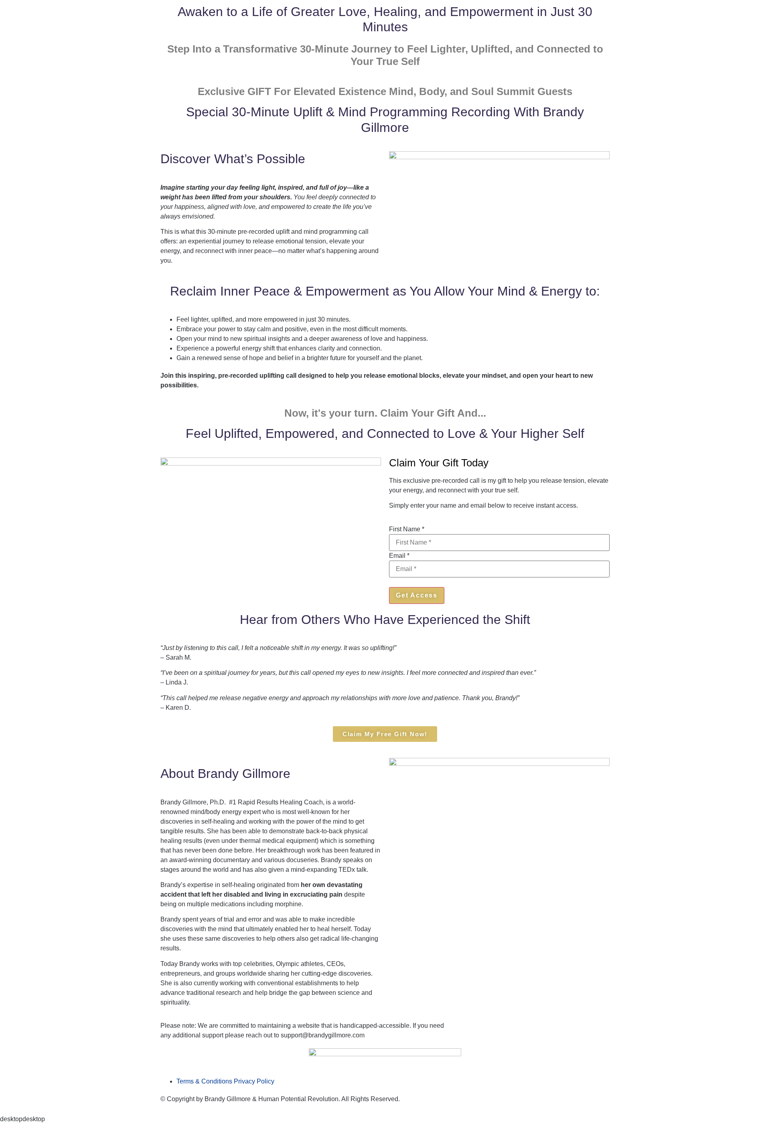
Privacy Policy (254, 1081)
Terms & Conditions (204, 1081)
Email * (399, 556)
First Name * (406, 529)
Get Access (417, 595)
